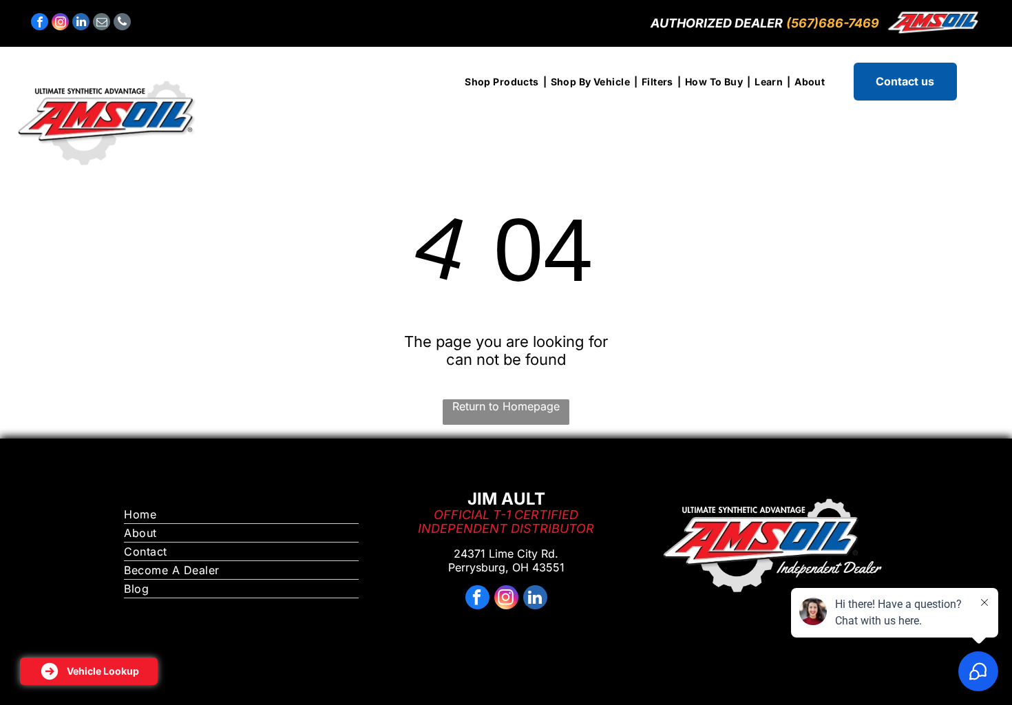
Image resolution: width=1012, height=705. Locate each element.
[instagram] (60, 23)
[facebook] (39, 23)
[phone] (122, 23)
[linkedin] (80, 23)
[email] (101, 23)
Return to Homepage (506, 406)
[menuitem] (503, 81)
